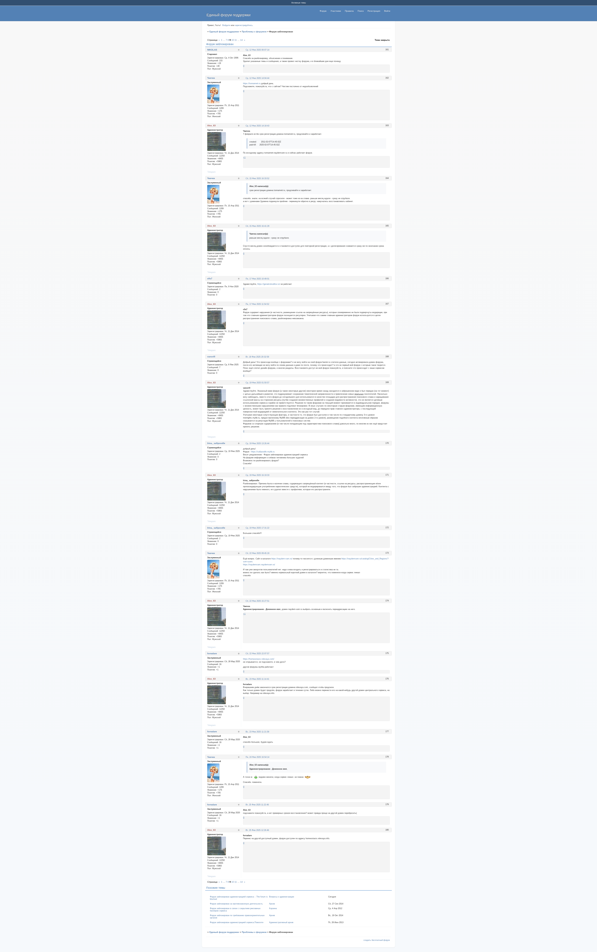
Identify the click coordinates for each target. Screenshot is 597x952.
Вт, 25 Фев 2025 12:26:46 (257, 830)
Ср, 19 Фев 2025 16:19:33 (257, 475)
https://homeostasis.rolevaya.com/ (258, 659)
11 (235, 40)
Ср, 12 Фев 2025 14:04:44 (257, 78)
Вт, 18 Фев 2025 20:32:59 (257, 357)
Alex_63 (211, 125)
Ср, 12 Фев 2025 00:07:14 (257, 50)
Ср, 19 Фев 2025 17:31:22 (257, 528)
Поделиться (244, 49)
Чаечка (211, 78)
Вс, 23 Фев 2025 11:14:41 (257, 679)
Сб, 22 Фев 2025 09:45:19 (257, 553)
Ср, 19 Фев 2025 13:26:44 (257, 443)
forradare (212, 653)
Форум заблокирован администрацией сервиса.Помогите (236, 922)
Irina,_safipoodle (216, 443)
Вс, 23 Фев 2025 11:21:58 (257, 732)
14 (241, 40)
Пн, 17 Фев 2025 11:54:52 (257, 304)
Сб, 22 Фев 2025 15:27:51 (257, 601)
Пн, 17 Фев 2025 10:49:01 (257, 279)
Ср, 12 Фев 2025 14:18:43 (257, 126)
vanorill (211, 356)
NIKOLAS (212, 50)
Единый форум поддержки (224, 31)
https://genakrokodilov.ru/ (268, 284)
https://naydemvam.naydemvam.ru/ (259, 564)
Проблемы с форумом (254, 31)
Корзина (273, 908)
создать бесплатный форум (376, 940)
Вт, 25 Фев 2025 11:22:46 (257, 804)
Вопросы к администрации (281, 897)
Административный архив (281, 922)
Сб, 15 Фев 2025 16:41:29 (257, 226)
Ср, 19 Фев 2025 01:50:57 (257, 382)
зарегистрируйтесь (244, 25)
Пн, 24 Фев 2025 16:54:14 (257, 757)
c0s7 (209, 278)
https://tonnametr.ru (252, 83)
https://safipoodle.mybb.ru (263, 451)
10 (232, 40)
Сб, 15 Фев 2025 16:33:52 (257, 178)
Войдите (226, 25)
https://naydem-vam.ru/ (281, 558)
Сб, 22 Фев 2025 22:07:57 (257, 653)
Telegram (211, 172)
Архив (272, 904)
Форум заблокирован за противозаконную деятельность (236, 904)
